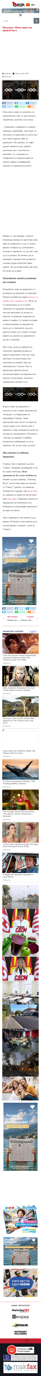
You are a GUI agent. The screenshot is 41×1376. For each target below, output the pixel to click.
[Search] (36, 21)
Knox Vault (32, 491)
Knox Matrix (12, 499)
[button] (20, 15)
